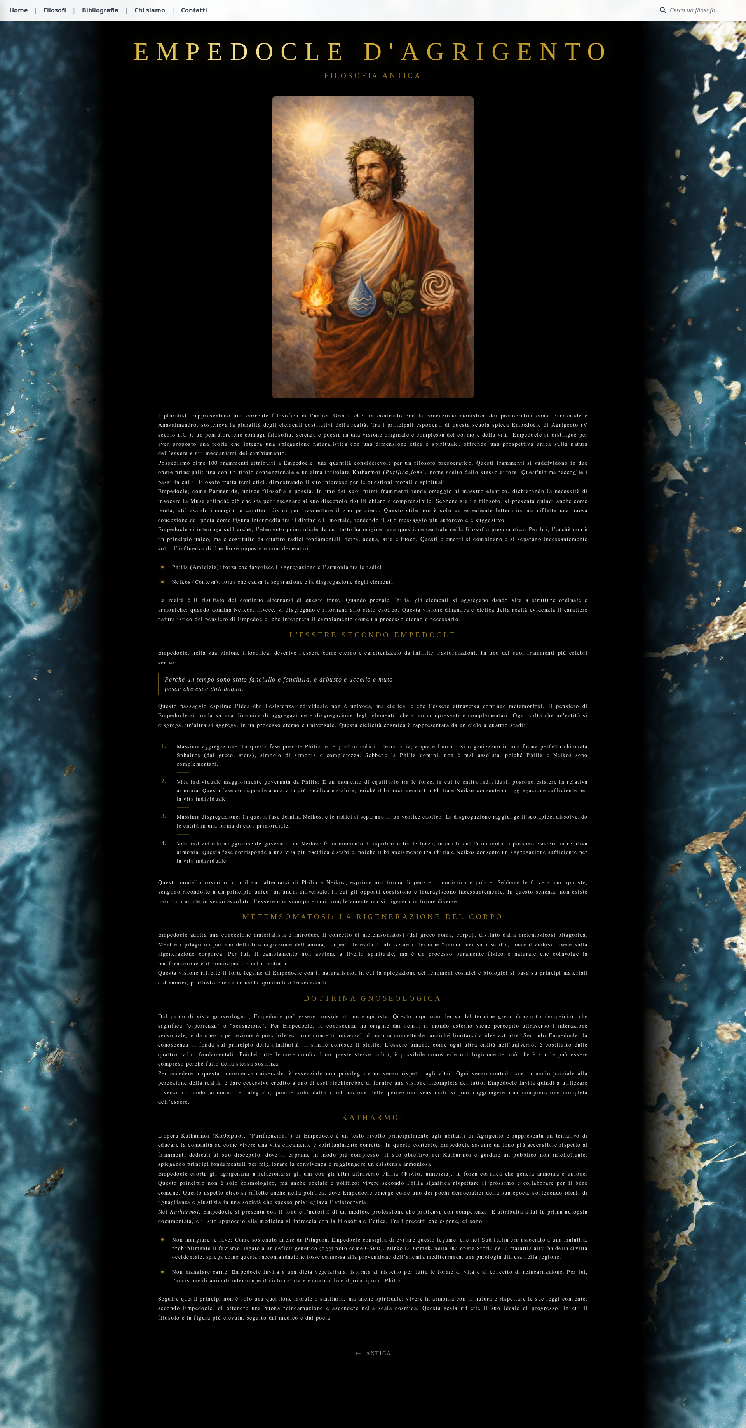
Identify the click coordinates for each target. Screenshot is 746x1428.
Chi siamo (149, 10)
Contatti (194, 10)
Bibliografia (100, 10)
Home (18, 10)
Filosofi (55, 10)
